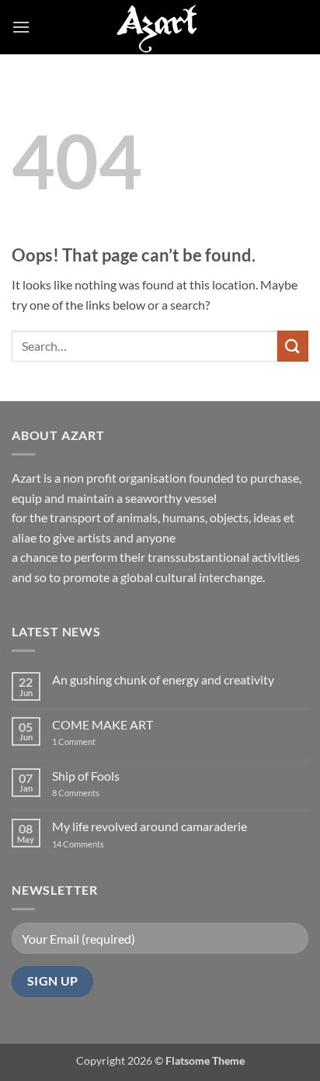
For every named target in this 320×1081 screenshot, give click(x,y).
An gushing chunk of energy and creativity (163, 679)
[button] (21, 27)
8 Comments (85, 793)
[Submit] (292, 346)
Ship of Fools (86, 775)
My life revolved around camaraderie (149, 826)
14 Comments (101, 844)
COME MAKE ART (102, 724)
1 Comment (86, 741)
